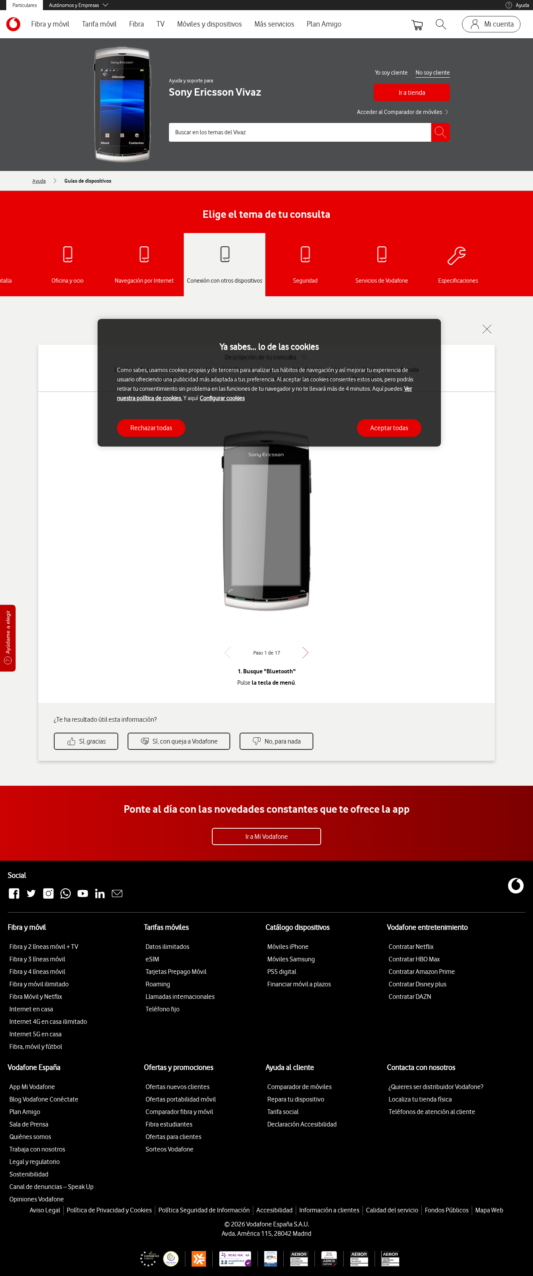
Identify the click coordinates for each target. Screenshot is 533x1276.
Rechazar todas (151, 428)
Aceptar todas (389, 428)
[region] (269, 383)
